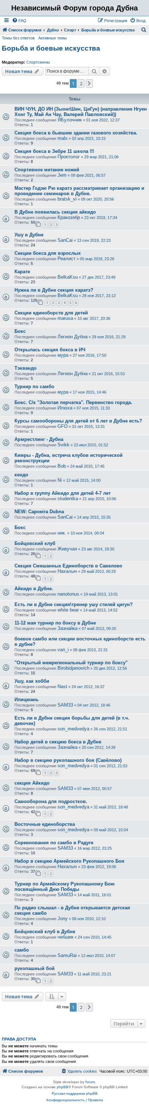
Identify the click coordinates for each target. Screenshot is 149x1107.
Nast (62, 686)
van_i (63, 649)
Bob (62, 466)
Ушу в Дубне (28, 234)
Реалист (67, 258)
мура (63, 355)
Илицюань (26, 699)
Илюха (65, 408)
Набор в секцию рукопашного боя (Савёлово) (68, 760)
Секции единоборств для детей (51, 313)
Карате (22, 271)
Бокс (20, 331)
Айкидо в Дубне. (33, 588)
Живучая (67, 549)
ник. (62, 533)
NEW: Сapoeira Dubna (39, 511)
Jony (63, 918)
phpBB (62, 1087)
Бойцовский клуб (34, 543)
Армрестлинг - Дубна (38, 439)
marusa (65, 318)
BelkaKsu (68, 277)
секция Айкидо (32, 783)
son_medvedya (73, 728)
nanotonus (68, 594)
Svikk (63, 444)
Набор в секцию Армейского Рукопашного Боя (69, 861)
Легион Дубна (73, 336)
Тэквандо (25, 368)
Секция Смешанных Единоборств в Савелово (68, 565)
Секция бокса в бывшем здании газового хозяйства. (75, 133)
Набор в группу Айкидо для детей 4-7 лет (62, 493)
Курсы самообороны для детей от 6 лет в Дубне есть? (78, 421)
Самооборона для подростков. (50, 801)
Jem (62, 175)
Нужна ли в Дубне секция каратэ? (53, 290)
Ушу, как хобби (31, 681)
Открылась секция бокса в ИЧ (49, 349)
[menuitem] (19, 20)
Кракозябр (69, 217)
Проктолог (69, 156)
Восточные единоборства (44, 824)
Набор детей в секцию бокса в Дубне (57, 742)
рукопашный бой (34, 968)
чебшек (65, 937)
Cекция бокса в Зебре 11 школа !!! (54, 151)
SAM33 (65, 705)
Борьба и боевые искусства (51, 48)
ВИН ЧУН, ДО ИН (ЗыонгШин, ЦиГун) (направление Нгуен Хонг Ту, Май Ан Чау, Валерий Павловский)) (80, 111)
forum (90, 1082)
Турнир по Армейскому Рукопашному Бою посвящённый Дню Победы (64, 886)
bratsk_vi (67, 199)
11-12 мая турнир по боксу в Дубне (55, 623)
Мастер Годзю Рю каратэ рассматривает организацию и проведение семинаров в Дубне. (79, 190)
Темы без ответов (18, 38)
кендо (21, 474)
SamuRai (67, 955)
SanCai (65, 240)
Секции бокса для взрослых (47, 253)
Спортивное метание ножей (46, 169)
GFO (63, 426)
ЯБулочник (70, 120)
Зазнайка (67, 628)
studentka (68, 498)
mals (63, 138)
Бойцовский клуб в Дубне (44, 931)
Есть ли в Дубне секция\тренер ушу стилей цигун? (73, 604)
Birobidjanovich (73, 668)
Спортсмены (38, 62)
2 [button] (81, 83)
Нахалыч (67, 571)
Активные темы (52, 38)
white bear (68, 610)
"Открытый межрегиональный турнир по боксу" (71, 662)
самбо (21, 950)
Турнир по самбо (34, 386)
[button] (89, 83)
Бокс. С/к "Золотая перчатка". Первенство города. (73, 402)
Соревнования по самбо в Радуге (53, 842)
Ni (60, 480)
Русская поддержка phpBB (75, 1093)
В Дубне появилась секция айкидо (55, 212)
